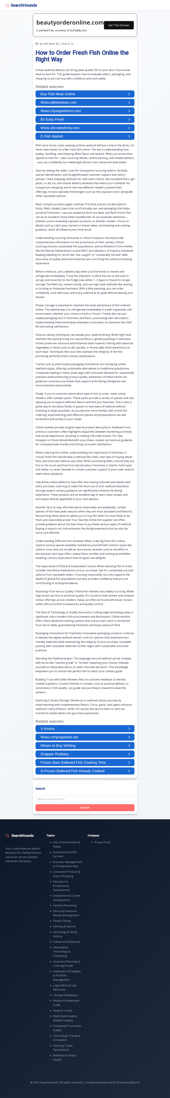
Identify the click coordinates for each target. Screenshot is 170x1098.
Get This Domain (118, 25)
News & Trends (62, 1010)
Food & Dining (62, 921)
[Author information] (57, 43)
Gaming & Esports (64, 926)
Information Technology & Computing (61, 952)
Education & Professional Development (61, 886)
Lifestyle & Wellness (65, 995)
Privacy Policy (102, 842)
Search (85, 807)
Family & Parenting (65, 905)
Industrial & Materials (66, 942)
